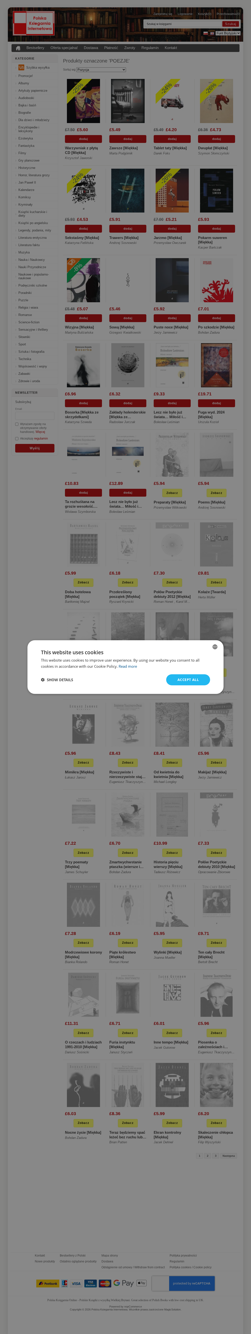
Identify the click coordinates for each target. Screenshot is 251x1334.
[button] (57, 679)
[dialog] (125, 667)
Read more (128, 666)
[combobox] (215, 646)
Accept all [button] (188, 679)
